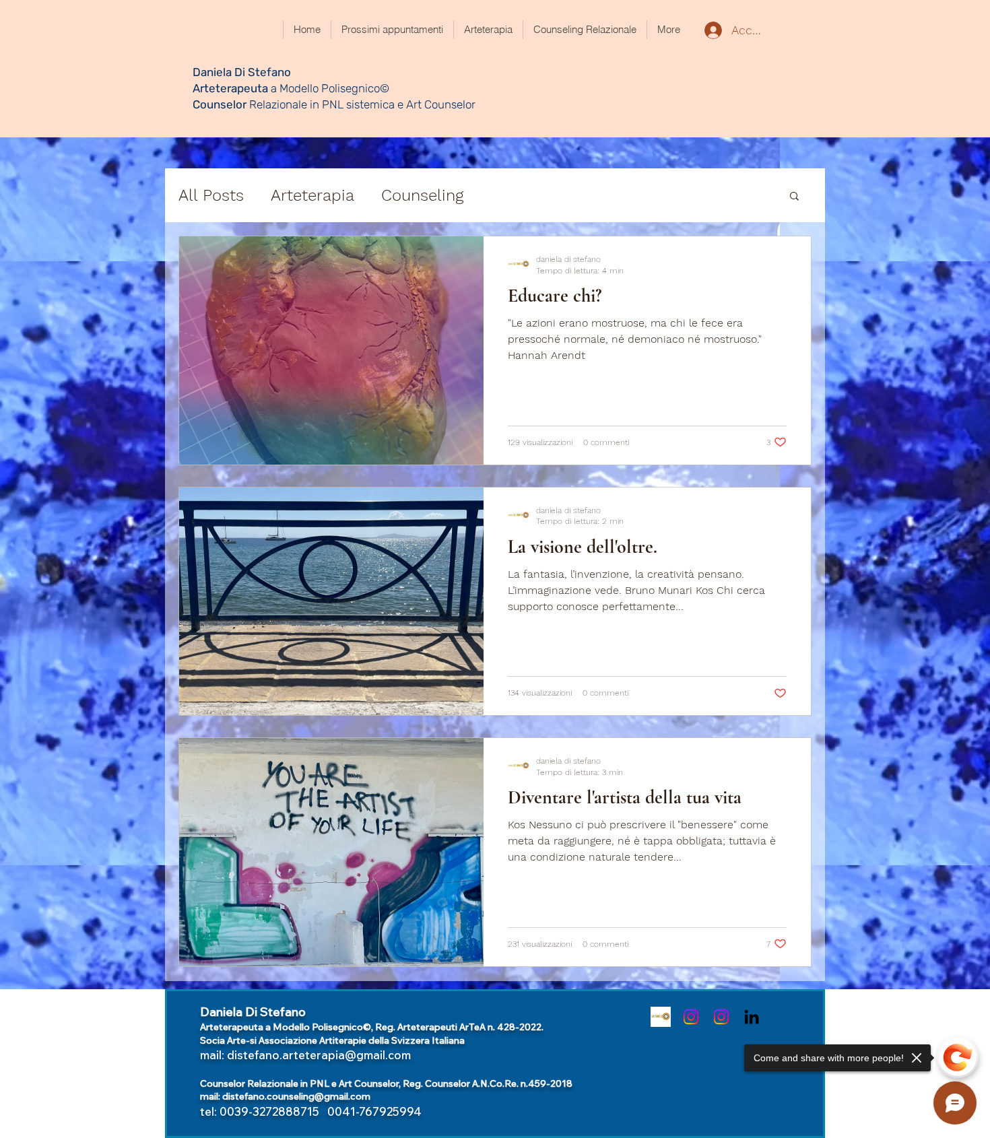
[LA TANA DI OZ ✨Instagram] (661, 1017)
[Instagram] (691, 1017)
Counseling (422, 195)
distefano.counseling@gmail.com (296, 1096)
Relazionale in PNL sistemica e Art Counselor (360, 104)
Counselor (219, 104)
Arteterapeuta (232, 88)
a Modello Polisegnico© (330, 88)
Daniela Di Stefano (242, 72)
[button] (794, 197)
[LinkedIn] (751, 1017)
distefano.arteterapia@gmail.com (319, 1055)
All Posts (211, 195)
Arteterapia (312, 195)
